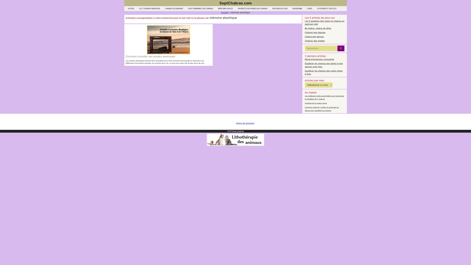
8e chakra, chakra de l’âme (318, 28)
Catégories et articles (326, 8)
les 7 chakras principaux (149, 8)
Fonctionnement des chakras (200, 8)
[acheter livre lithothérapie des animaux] (235, 145)
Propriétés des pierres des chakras (253, 8)
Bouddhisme (297, 8)
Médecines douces (225, 8)
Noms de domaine (245, 123)
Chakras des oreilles (315, 41)
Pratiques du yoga (280, 8)
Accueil (131, 8)
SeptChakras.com (235, 3)
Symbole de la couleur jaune (316, 103)
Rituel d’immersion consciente (319, 59)
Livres (309, 8)
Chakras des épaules (315, 32)
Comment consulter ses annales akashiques (150, 56)
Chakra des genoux (314, 36)
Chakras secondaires (174, 8)
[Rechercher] (340, 48)
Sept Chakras (238, 131)
